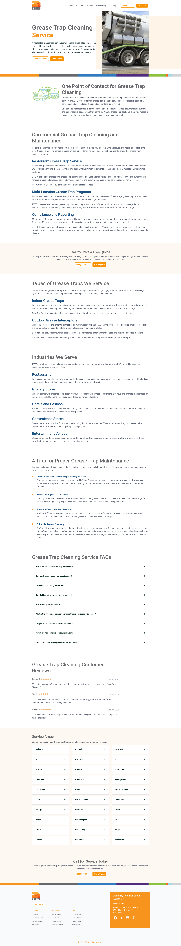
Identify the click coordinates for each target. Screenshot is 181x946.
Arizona (39, 769)
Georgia (39, 809)
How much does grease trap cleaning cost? (54, 576)
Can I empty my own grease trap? (50, 585)
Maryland (79, 759)
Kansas (39, 840)
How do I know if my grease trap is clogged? (54, 595)
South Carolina (121, 789)
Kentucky (79, 749)
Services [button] (71, 6)
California (40, 779)
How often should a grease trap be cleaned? (54, 566)
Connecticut (41, 789)
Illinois (38, 830)
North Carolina (81, 799)
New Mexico (80, 840)
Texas (117, 809)
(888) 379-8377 (127, 6)
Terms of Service (77, 918)
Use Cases (55, 918)
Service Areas (56, 921)
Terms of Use (76, 914)
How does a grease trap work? (48, 604)
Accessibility (76, 924)
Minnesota (79, 779)
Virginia (118, 830)
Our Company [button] (101, 6)
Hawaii (38, 819)
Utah (117, 819)
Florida (38, 799)
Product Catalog (57, 924)
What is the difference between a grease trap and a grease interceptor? (66, 614)
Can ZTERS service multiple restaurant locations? (57, 642)
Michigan (79, 769)
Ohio (117, 759)
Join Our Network (86, 6)
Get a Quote (142, 6)
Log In (115, 6)
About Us (35, 914)
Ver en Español (38, 904)
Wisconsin (119, 840)
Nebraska (79, 809)
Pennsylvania (120, 779)
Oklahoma (119, 769)
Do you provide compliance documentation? (54, 633)
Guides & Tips (56, 914)
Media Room (36, 924)
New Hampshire (82, 819)
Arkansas (39, 759)
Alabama (39, 749)
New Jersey (80, 830)
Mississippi (79, 789)
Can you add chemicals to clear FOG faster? (54, 623)
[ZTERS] (36, 5)
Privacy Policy (76, 921)
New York (119, 749)
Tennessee (119, 799)
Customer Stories (38, 918)
